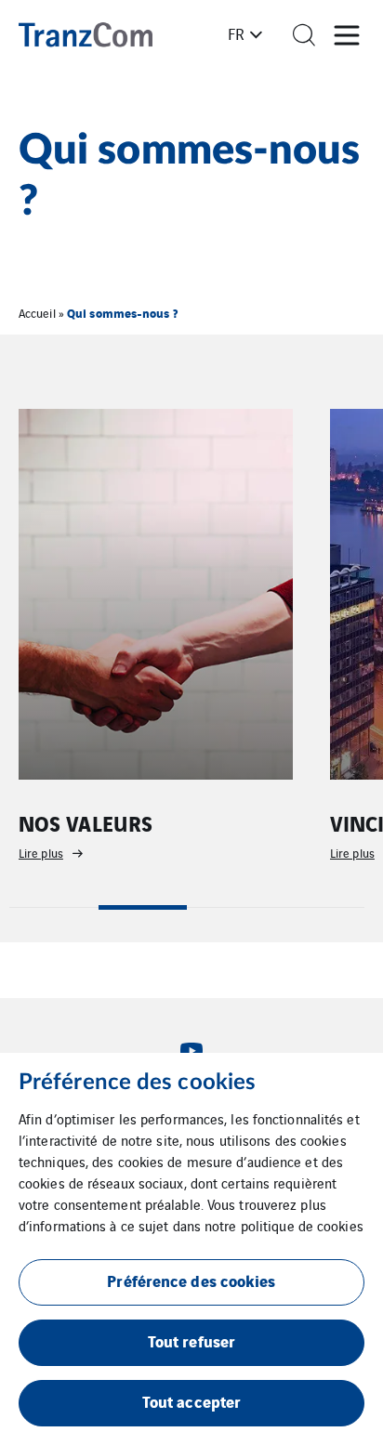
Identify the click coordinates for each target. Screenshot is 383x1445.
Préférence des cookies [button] (191, 1280)
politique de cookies (302, 1225)
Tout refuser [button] (191, 1340)
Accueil (37, 313)
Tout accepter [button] (191, 1400)
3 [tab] (231, 907)
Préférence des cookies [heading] (137, 1082)
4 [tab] (320, 907)
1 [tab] (54, 907)
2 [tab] (143, 907)
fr (236, 33)
